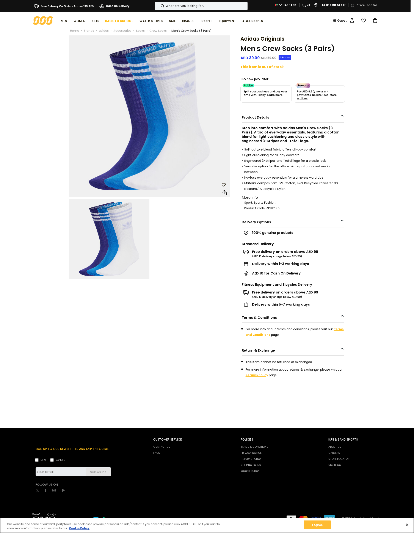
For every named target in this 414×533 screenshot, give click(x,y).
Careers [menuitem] (334, 453)
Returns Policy (257, 375)
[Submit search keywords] (159, 6)
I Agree (317, 525)
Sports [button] (206, 21)
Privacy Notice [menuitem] (251, 453)
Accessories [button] (252, 21)
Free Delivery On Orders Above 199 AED (67, 6)
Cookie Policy (79, 528)
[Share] (224, 193)
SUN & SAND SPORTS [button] (343, 439)
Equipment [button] (227, 21)
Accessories (122, 31)
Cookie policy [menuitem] (250, 471)
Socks (140, 31)
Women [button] (79, 21)
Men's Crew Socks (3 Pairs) (191, 31)
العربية (306, 5)
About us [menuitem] (334, 447)
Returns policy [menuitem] (251, 459)
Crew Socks (158, 31)
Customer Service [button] (167, 439)
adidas (104, 31)
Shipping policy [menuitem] (251, 465)
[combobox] (201, 6)
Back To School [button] (119, 21)
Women (60, 460)
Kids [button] (95, 21)
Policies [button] (247, 439)
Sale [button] (172, 21)
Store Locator (366, 5)
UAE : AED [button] (289, 5)
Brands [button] (188, 21)
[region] (207, 525)
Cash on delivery (117, 6)
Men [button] (64, 21)
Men (43, 460)
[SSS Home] (43, 20)
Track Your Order (333, 5)
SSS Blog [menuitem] (334, 465)
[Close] (407, 524)
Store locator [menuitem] (338, 459)
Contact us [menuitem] (161, 447)
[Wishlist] (363, 20)
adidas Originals (262, 38)
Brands (89, 31)
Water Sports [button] (151, 21)
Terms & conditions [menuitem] (254, 447)
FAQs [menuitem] (156, 453)
